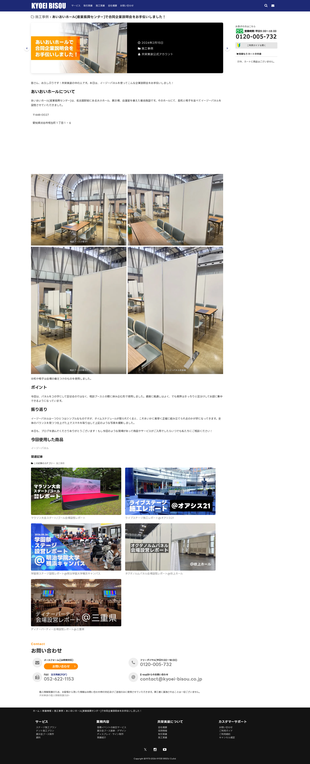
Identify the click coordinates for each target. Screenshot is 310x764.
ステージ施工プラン (46, 727)
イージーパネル (40, 448)
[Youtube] (165, 749)
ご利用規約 (224, 734)
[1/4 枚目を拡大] (122, 178)
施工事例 (42, 17)
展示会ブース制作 (45, 734)
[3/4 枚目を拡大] (122, 251)
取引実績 (88, 5)
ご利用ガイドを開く (256, 45)
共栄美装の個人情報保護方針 (54, 695)
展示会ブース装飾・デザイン (111, 730)
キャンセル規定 (227, 737)
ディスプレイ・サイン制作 (110, 734)
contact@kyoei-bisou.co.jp (171, 679)
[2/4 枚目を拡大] (219, 178)
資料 (38, 737)
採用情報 (162, 730)
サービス (75, 5)
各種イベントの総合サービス (111, 727)
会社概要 (112, 5)
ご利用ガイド (226, 730)
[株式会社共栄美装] (49, 8)
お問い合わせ (127, 5)
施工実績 (100, 5)
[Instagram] (155, 749)
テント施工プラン (45, 730)
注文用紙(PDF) (59, 674)
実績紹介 (101, 737)
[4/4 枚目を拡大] (219, 251)
